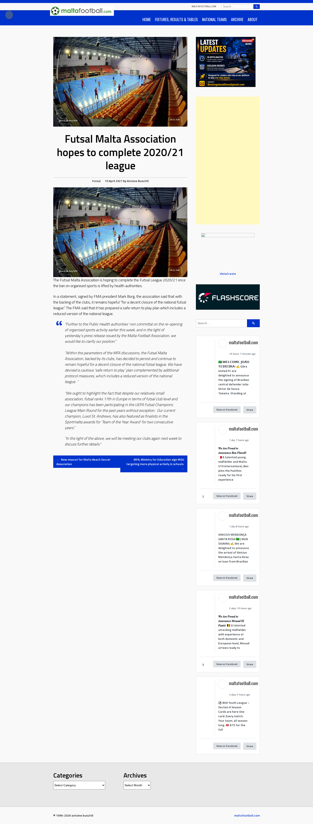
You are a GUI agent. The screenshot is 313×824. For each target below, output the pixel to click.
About (253, 19)
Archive (237, 19)
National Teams (214, 19)
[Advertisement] (228, 160)
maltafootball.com (204, 6)
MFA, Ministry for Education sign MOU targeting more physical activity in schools (155, 464)
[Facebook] (9, 15)
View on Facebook (226, 410)
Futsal (96, 181)
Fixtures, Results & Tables (176, 19)
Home (146, 19)
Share (249, 410)
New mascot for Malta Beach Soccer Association (83, 461)
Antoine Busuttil (138, 181)
